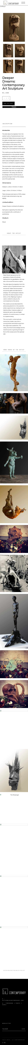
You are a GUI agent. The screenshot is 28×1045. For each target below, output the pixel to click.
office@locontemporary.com (13, 1000)
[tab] (14, 124)
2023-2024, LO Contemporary (13, 1039)
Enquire (14, 107)
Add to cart (8, 103)
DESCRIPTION (7, 123)
